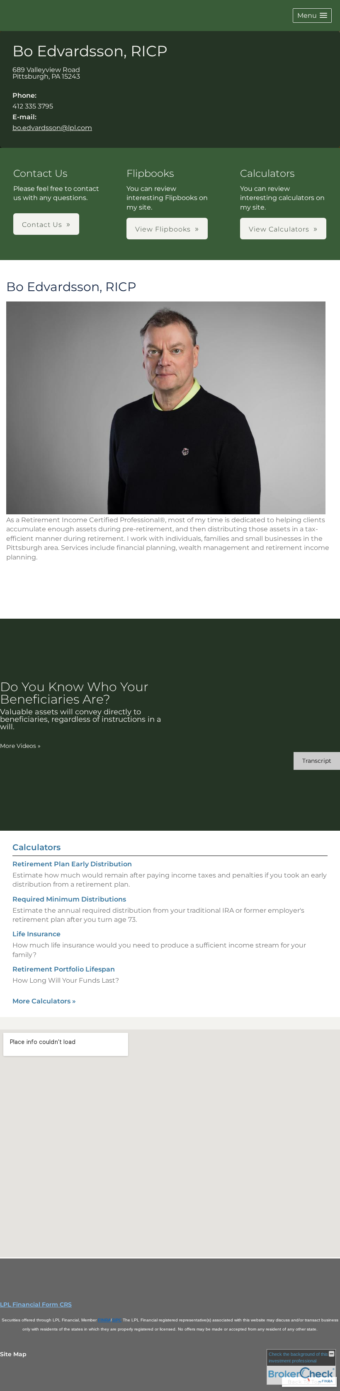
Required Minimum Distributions (69, 899)
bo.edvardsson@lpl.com (52, 128)
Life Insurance (36, 934)
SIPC (116, 1320)
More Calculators (44, 1001)
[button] (312, 15)
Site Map (13, 1354)
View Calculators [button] (279, 229)
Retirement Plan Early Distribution (72, 864)
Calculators (36, 847)
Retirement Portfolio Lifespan (63, 969)
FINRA (104, 1320)
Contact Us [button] (42, 225)
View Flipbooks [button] (163, 229)
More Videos (20, 746)
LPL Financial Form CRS (36, 1304)
